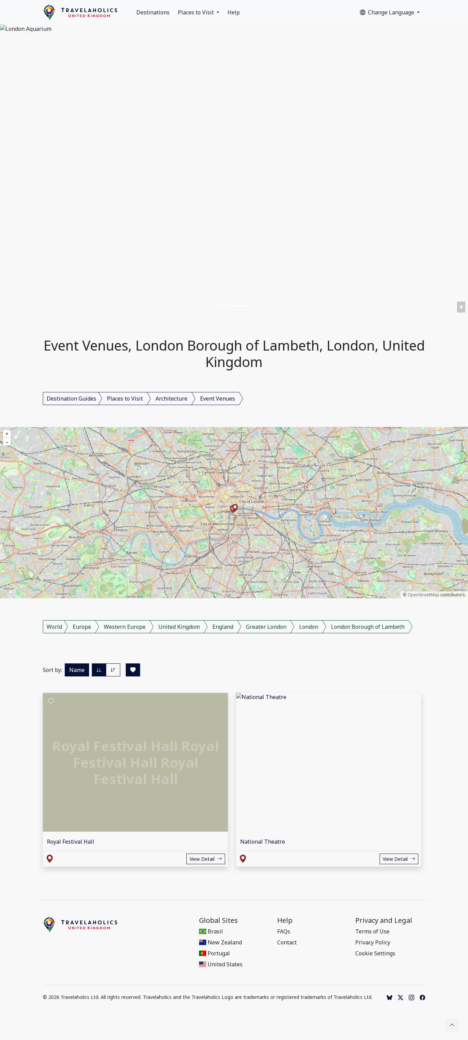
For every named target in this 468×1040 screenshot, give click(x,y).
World (54, 627)
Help (233, 12)
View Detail (201, 859)
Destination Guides (71, 398)
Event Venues (217, 398)
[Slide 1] (222, 306)
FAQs (283, 931)
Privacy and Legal (383, 920)
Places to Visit (196, 12)
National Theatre (262, 841)
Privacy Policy (372, 942)
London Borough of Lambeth (368, 627)
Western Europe (125, 627)
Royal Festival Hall (70, 841)
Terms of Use (372, 931)
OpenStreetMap (423, 595)
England (222, 627)
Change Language (392, 12)
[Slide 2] (234, 306)
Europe (82, 627)
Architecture (171, 398)
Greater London (266, 627)
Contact (287, 942)
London (308, 627)
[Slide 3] (246, 306)
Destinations (153, 12)
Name (77, 670)
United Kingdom (179, 627)
